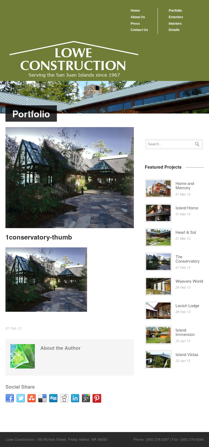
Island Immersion (185, 332)
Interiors (175, 24)
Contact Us (139, 30)
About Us (138, 17)
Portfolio (175, 10)
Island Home (187, 207)
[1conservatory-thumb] (69, 177)
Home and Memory (185, 185)
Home (135, 10)
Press (135, 24)
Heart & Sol (186, 232)
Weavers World (189, 281)
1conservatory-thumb (38, 236)
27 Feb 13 (13, 328)
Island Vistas (187, 354)
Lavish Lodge (187, 305)
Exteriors (176, 17)
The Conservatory (188, 259)
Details (174, 30)
